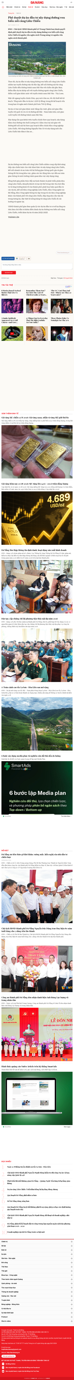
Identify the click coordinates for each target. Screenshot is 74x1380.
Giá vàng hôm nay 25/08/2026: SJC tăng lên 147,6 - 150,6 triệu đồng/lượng (34, 483)
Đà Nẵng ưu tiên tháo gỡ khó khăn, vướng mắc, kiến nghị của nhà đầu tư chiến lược (34, 855)
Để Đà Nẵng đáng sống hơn (18, 1201)
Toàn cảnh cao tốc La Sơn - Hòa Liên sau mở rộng (26, 687)
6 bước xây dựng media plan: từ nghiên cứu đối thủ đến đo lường (31, 756)
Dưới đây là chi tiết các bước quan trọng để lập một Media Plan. (23, 759)
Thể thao (4, 1267)
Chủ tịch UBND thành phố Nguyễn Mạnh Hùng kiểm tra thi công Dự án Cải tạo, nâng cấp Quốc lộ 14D (38, 1174)
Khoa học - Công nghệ (9, 1275)
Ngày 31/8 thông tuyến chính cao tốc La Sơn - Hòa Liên (29, 1167)
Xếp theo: (53, 278)
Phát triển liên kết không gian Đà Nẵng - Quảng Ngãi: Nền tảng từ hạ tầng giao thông (38, 1182)
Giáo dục (45, 7)
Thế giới (4, 1271)
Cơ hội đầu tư (6, 1309)
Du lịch (37, 7)
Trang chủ (11, 13)
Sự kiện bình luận (7, 1313)
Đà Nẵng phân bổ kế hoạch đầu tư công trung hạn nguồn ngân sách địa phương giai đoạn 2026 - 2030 (38, 1225)
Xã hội (24, 7)
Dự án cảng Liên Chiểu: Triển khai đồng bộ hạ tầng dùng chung (32, 1189)
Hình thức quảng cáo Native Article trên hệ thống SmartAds (29, 1066)
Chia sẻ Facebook (8, 258)
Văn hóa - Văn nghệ (56, 7)
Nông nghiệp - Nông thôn (10, 1304)
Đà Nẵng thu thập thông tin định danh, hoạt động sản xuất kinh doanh (33, 550)
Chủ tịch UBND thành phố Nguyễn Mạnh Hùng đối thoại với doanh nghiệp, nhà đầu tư (38, 1216)
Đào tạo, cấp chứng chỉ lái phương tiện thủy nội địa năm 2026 (29, 618)
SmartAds (8, 816)
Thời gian (60, 278)
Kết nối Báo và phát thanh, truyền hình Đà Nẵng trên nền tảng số (25, 1360)
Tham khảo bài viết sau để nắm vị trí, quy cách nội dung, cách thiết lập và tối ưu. (29, 1070)
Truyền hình (5, 1300)
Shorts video (6, 1321)
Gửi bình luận (9, 272)
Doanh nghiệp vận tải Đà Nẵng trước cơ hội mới (26, 1232)
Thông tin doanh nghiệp (9, 1292)
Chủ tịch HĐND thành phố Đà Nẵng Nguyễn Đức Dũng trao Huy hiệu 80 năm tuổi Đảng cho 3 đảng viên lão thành (36, 929)
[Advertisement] (37, 148)
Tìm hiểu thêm (65, 816)
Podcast (4, 1317)
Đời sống (4, 1262)
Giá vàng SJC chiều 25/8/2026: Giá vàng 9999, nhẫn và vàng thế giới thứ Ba (35, 417)
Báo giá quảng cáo (8, 1356)
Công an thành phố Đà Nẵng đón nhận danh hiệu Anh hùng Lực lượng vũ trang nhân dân (34, 998)
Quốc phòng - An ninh (9, 1283)
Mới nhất (9, 7)
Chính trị (17, 7)
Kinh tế (30, 7)
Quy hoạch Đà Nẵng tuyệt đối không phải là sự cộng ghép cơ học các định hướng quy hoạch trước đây (39, 1208)
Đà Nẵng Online (10, 1364)
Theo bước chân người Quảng (12, 1279)
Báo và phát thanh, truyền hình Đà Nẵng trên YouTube (22, 1371)
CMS (34, 1378)
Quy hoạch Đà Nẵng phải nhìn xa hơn (22, 1195)
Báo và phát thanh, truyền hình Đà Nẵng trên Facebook (23, 1367)
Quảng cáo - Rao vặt (8, 1296)
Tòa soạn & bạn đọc (8, 1288)
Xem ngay (67, 1127)
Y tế (65, 7)
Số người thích (68, 278)
